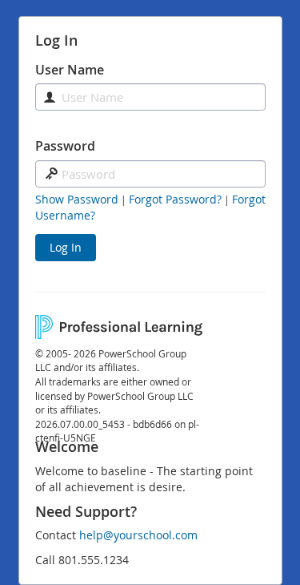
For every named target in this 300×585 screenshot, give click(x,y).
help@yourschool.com (138, 535)
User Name (69, 70)
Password (65, 146)
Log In (66, 247)
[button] (76, 199)
